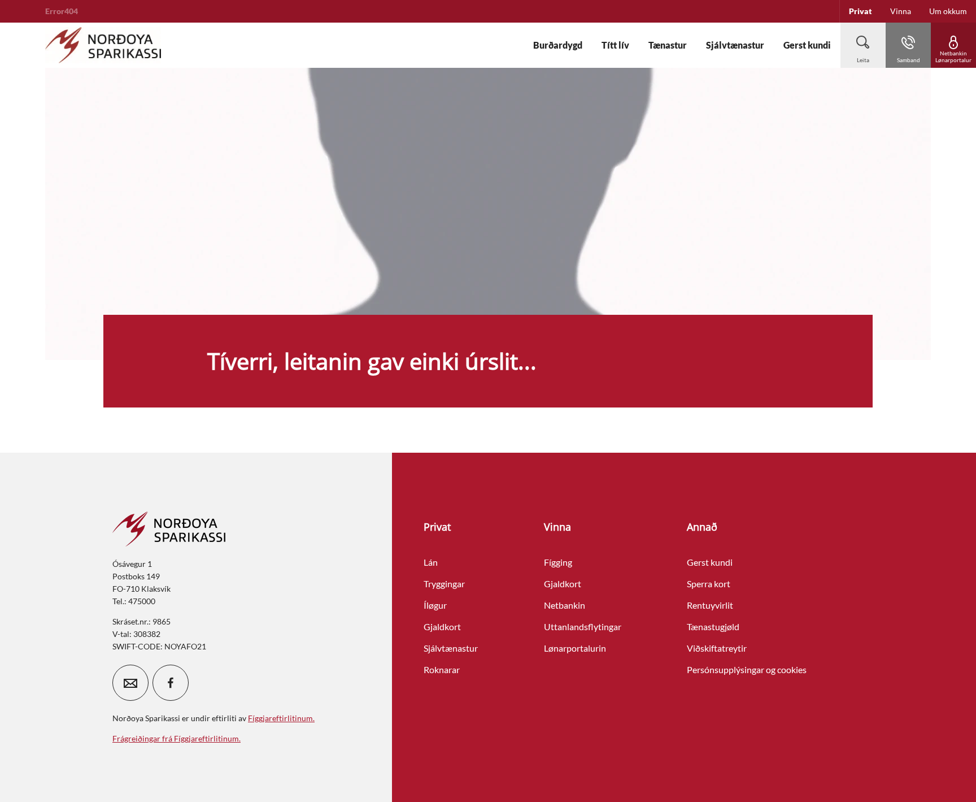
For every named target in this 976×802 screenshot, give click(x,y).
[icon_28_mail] (130, 683)
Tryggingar (444, 583)
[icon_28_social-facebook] (170, 683)
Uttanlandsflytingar (582, 626)
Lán (431, 562)
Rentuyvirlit (710, 605)
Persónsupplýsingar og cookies (747, 669)
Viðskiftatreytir (717, 648)
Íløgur (435, 605)
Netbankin (564, 605)
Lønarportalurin (575, 648)
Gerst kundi (710, 562)
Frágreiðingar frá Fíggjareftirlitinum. (176, 738)
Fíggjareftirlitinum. (281, 718)
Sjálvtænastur (451, 648)
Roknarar (442, 669)
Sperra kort (708, 583)
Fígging (558, 562)
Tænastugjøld (713, 626)
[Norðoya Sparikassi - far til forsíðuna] (103, 45)
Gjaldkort (442, 626)
